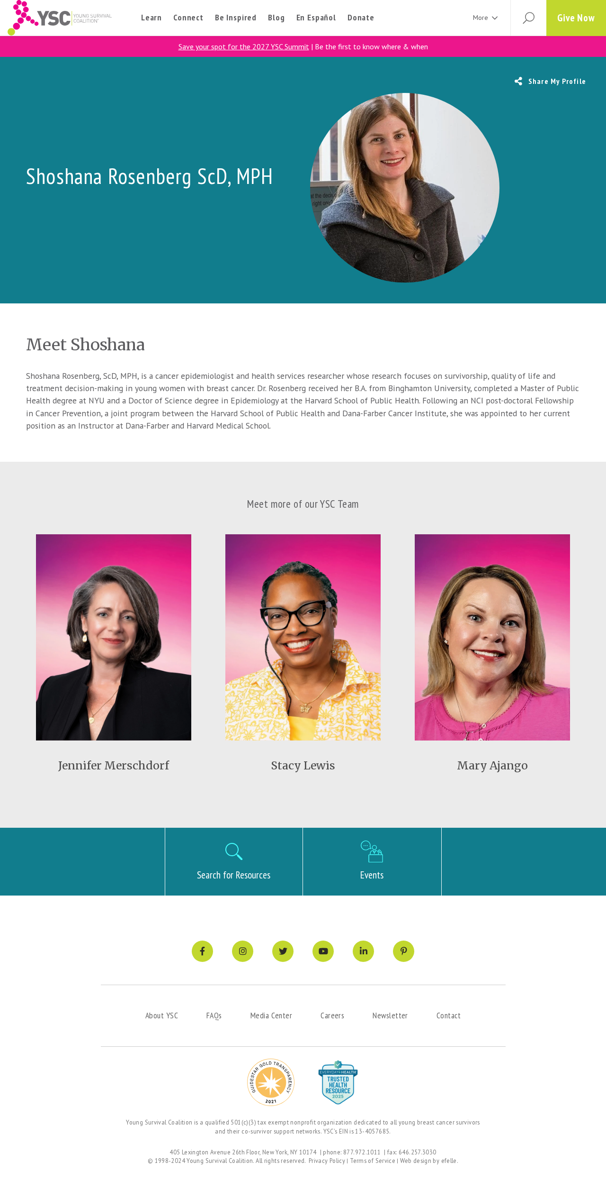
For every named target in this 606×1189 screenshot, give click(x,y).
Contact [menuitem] (449, 1015)
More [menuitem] (480, 17)
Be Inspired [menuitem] (236, 17)
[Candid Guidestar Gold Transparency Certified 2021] (271, 1082)
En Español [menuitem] (316, 17)
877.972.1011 (362, 1152)
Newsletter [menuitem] (390, 1015)
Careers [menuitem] (332, 1015)
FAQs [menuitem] (214, 1015)
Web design (415, 1160)
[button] (528, 18)
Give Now (576, 17)
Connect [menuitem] (188, 17)
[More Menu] (495, 17)
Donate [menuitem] (361, 17)
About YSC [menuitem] (161, 1015)
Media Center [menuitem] (271, 1015)
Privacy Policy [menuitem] (327, 1160)
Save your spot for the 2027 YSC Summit (243, 46)
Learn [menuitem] (151, 17)
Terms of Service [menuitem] (372, 1160)
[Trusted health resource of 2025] (338, 1082)
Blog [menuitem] (276, 17)
